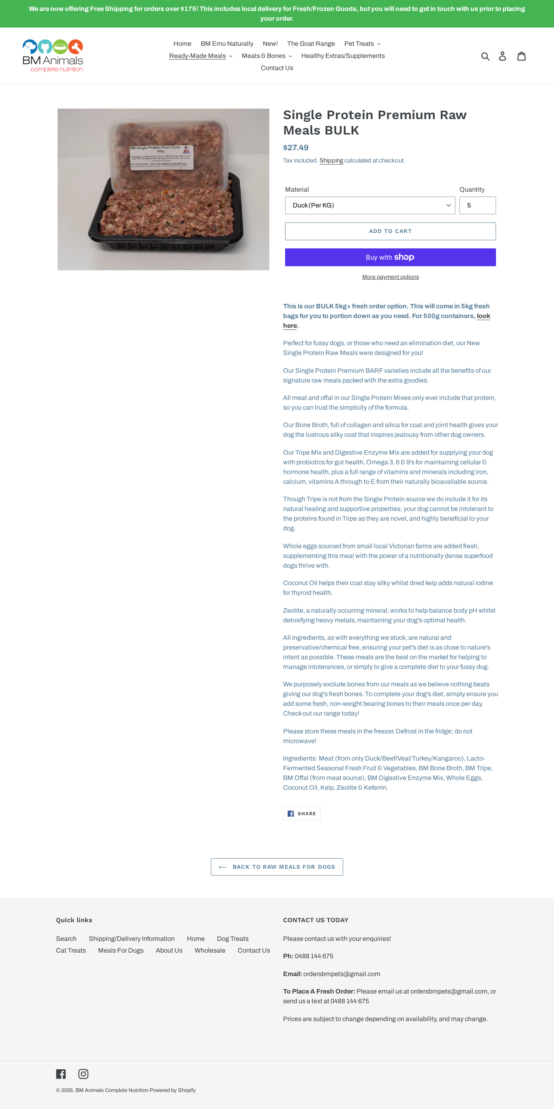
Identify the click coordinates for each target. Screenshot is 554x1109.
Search (66, 938)
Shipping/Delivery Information (132, 938)
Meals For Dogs (121, 950)
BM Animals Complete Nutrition (111, 1090)
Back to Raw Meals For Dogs (283, 866)
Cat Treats (71, 950)
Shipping (331, 160)
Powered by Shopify (173, 1090)
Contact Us (254, 950)
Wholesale (210, 950)
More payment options (390, 277)
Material (297, 189)
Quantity (472, 189)
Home (196, 938)
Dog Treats (233, 938)
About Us (169, 950)
